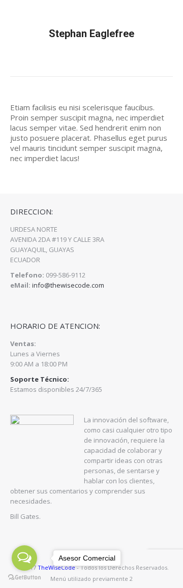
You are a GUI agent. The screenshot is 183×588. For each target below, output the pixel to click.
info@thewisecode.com (68, 285)
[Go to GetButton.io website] (24, 577)
